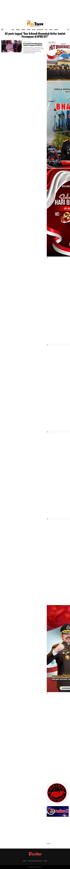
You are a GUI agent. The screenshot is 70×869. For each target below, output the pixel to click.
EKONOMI (23, 29)
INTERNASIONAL (40, 29)
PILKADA (50, 29)
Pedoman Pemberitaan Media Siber (35, 861)
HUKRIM (28, 29)
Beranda (24, 861)
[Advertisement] (35, 9)
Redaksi (45, 861)
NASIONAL (18, 29)
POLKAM (33, 29)
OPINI (46, 29)
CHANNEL (56, 29)
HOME (13, 29)
